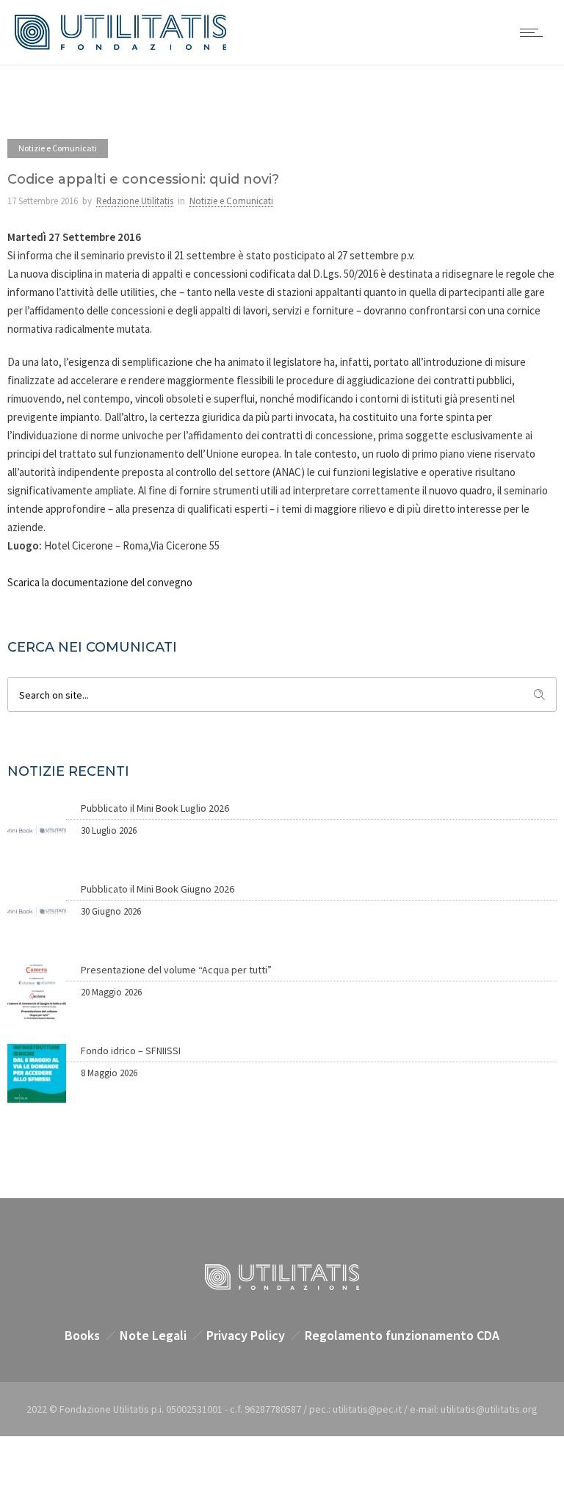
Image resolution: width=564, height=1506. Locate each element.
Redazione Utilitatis (134, 201)
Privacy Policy (245, 1335)
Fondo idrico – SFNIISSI (131, 1050)
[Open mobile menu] (534, 32)
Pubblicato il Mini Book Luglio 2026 (155, 808)
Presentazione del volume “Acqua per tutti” (176, 969)
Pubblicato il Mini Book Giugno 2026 (157, 889)
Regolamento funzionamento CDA (402, 1335)
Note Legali (153, 1335)
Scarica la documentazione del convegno (99, 582)
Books (82, 1335)
